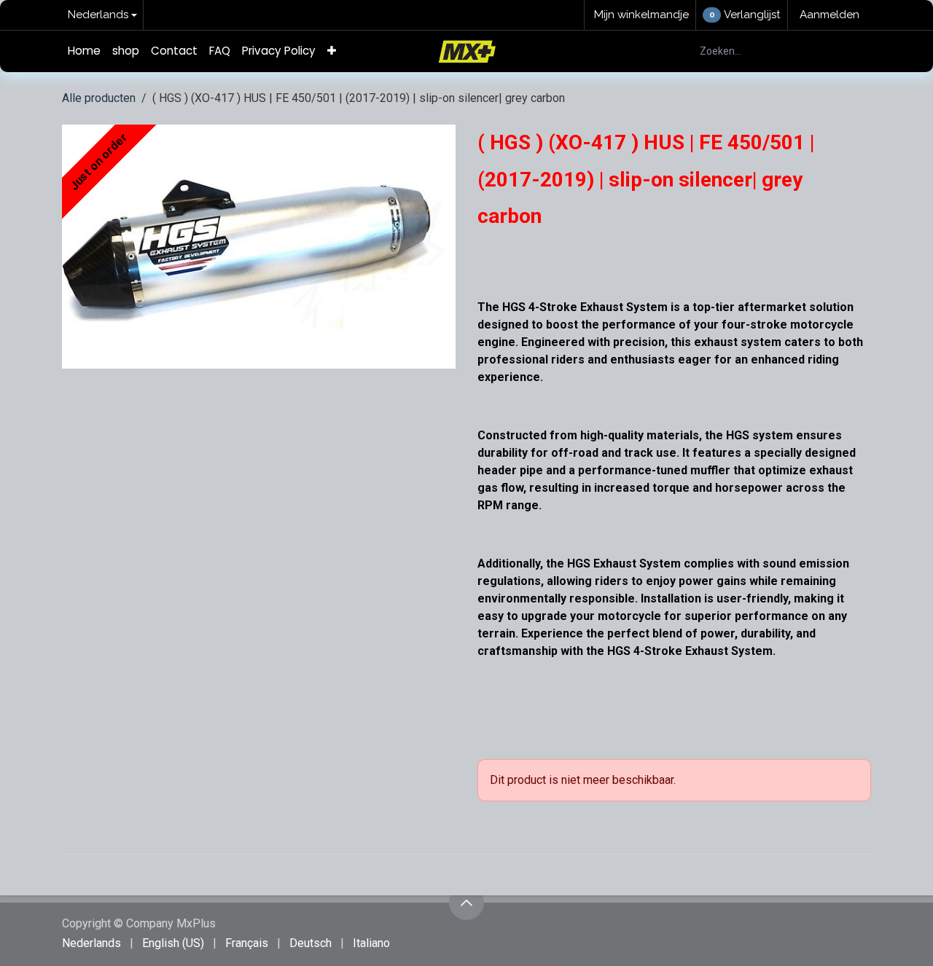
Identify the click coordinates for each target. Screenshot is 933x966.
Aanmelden (829, 14)
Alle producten (99, 98)
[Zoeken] (851, 51)
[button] (466, 902)
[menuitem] (84, 51)
